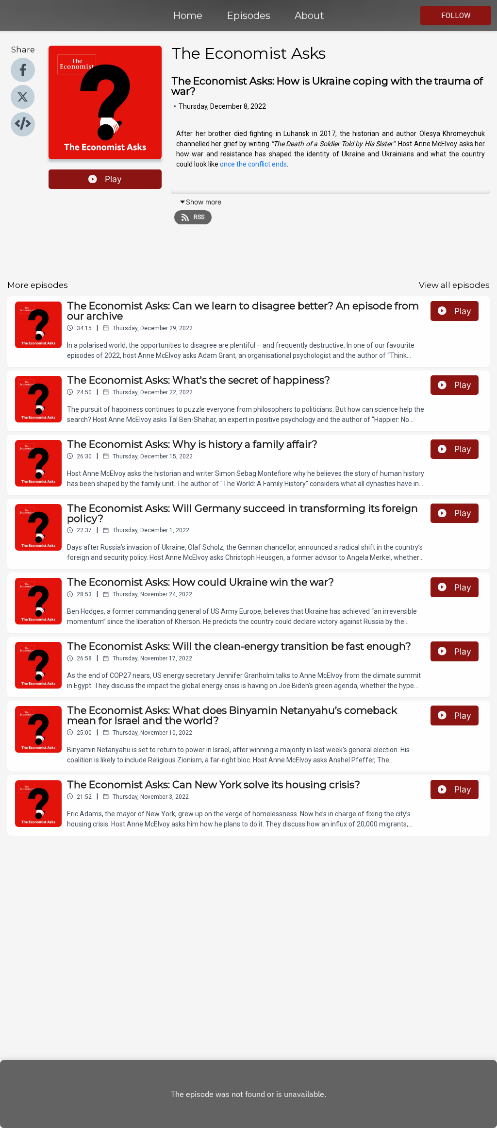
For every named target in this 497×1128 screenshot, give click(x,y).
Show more (203, 202)
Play (113, 179)
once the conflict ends (253, 164)
